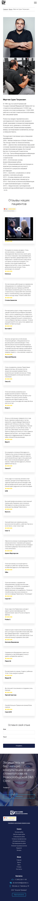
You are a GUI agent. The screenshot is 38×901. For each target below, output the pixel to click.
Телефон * (6, 787)
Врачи (10, 9)
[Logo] (19, 813)
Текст (5, 737)
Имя (4, 729)
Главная (5, 9)
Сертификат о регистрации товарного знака (19, 823)
